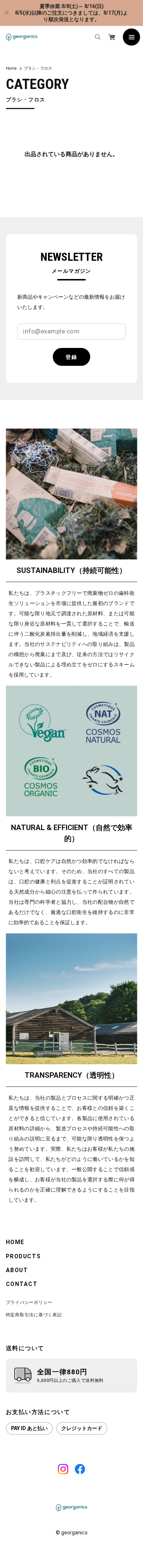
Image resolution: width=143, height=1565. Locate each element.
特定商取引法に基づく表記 (34, 1314)
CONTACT (22, 1284)
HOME (15, 1242)
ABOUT (17, 1270)
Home (11, 68)
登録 (71, 357)
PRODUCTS (23, 1256)
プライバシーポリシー (29, 1302)
